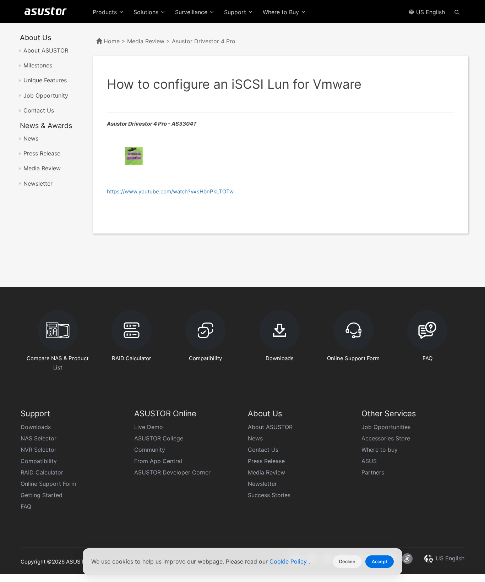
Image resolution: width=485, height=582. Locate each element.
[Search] (456, 12)
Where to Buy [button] (282, 12)
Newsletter (38, 183)
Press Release (41, 153)
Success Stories (269, 495)
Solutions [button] (146, 12)
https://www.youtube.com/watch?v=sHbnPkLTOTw (170, 191)
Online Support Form (48, 483)
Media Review (42, 168)
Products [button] (106, 12)
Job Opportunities (385, 426)
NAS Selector (38, 438)
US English (429, 12)
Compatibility (39, 461)
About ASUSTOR (45, 50)
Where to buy (379, 449)
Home (112, 41)
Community (149, 449)
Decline (347, 561)
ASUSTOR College (158, 438)
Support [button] (236, 12)
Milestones (37, 65)
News (30, 138)
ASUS (369, 461)
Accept (379, 561)
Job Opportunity (45, 95)
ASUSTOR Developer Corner (172, 472)
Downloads (36, 426)
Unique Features (45, 80)
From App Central (158, 461)
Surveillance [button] (192, 12)
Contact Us (38, 110)
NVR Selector (38, 449)
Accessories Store (385, 438)
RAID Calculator (42, 472)
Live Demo (148, 426)
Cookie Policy (289, 561)
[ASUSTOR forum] (407, 558)
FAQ (26, 506)
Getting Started (41, 495)
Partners (372, 472)
